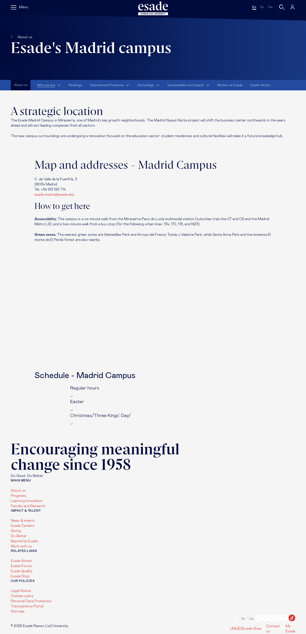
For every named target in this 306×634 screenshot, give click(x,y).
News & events (23, 520)
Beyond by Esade (24, 541)
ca (270, 7)
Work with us (21, 546)
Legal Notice (21, 591)
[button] (153, 392)
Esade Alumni (260, 85)
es (262, 7)
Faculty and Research (28, 506)
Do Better (19, 536)
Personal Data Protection (31, 601)
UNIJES (236, 628)
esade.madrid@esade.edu (54, 194)
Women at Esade (229, 85)
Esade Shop (20, 576)
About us (18, 490)
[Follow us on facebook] (271, 619)
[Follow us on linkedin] (258, 619)
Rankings (75, 85)
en (254, 7)
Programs (18, 496)
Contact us (273, 628)
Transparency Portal (27, 606)
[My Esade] (292, 7)
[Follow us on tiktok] (292, 619)
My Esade (290, 628)
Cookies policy (22, 596)
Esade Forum (21, 566)
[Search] (281, 7)
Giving (16, 531)
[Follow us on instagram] (285, 619)
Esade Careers (22, 526)
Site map (17, 611)
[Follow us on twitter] (265, 619)
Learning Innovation (27, 501)
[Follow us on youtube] (278, 619)
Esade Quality (21, 571)
